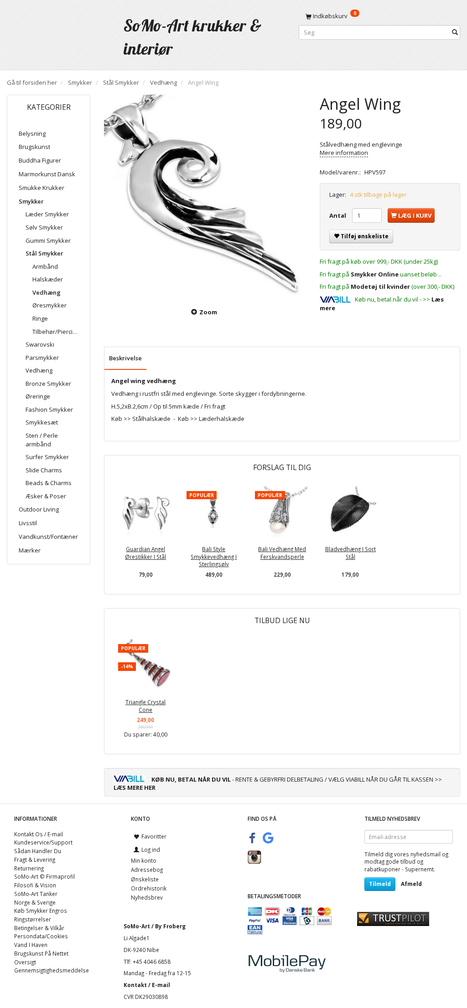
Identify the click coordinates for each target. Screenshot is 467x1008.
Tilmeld (380, 884)
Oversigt (25, 962)
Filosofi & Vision (35, 885)
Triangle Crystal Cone (145, 705)
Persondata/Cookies (41, 936)
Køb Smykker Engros (40, 910)
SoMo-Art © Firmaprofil (44, 876)
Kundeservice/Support (43, 842)
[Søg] (455, 32)
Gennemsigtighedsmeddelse (51, 970)
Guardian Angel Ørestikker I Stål (145, 552)
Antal (338, 215)
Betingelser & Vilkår (39, 927)
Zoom (208, 312)
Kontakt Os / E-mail (38, 834)
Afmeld (411, 884)
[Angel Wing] (205, 196)
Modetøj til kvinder (380, 286)
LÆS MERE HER (135, 787)
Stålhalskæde (151, 418)
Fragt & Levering (34, 859)
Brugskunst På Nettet (41, 953)
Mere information (344, 152)
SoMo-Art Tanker (35, 893)
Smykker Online (375, 274)
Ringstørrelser (32, 919)
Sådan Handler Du (37, 850)
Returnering (29, 868)
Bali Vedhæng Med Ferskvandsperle (282, 552)
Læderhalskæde (221, 418)
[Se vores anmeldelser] (393, 918)
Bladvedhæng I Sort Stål (350, 552)
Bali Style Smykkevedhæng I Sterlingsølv (214, 556)
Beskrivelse (125, 358)
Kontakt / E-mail (147, 984)
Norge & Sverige (35, 902)
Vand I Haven (30, 944)
